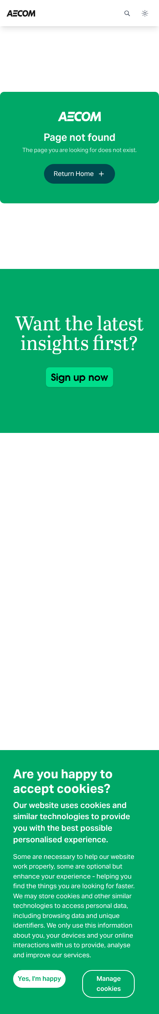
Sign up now (79, 377)
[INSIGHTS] (42, 13)
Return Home (74, 173)
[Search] (127, 13)
